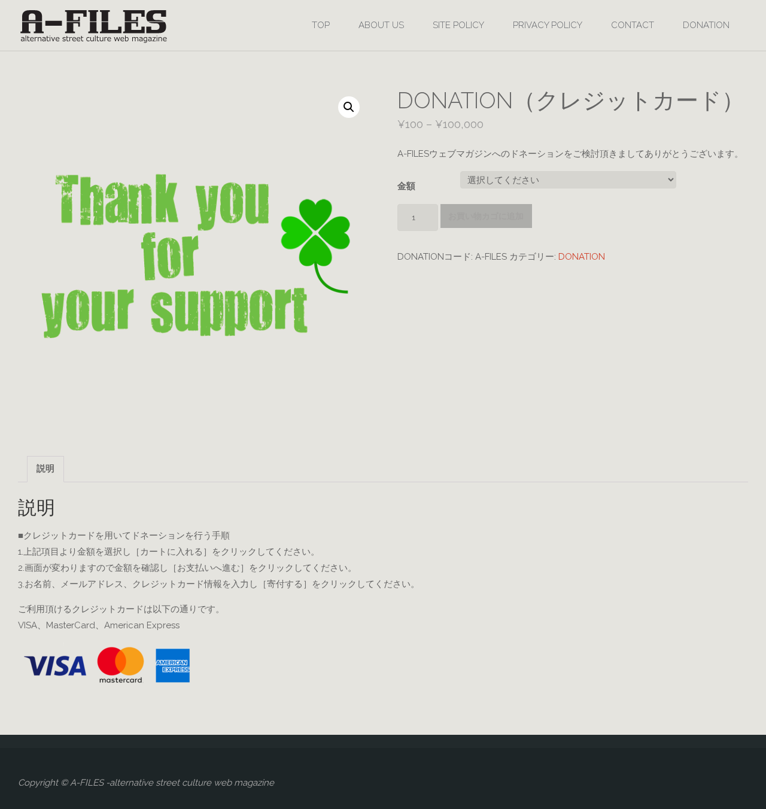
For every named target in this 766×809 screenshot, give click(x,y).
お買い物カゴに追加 (486, 216)
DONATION (581, 256)
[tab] (45, 469)
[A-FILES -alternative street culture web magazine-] (93, 25)
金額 (406, 186)
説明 (45, 468)
